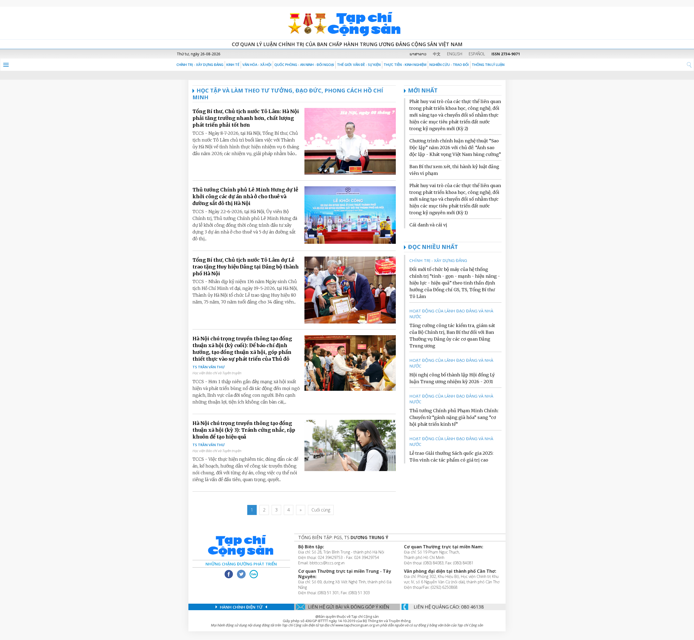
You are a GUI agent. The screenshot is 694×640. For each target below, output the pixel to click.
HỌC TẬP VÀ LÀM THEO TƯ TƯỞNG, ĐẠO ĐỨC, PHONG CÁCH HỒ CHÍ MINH (287, 94)
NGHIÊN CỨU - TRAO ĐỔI (449, 64)
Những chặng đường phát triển (241, 564)
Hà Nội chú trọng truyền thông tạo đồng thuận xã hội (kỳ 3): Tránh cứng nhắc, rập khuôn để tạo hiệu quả (243, 430)
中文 (437, 53)
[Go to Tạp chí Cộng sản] (347, 23)
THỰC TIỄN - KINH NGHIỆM (405, 64)
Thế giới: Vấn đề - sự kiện (359, 64)
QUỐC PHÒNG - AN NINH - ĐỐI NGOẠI (304, 64)
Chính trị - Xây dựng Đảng (199, 64)
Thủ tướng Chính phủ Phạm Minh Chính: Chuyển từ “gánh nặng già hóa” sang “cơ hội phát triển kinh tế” (454, 417)
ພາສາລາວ (418, 53)
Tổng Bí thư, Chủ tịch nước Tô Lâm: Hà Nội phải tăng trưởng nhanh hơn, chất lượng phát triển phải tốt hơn (245, 118)
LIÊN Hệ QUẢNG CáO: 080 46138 (449, 607)
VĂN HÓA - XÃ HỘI (256, 64)
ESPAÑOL (477, 53)
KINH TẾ (232, 64)
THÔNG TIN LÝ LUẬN (488, 64)
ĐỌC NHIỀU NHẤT (433, 247)
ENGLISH (454, 53)
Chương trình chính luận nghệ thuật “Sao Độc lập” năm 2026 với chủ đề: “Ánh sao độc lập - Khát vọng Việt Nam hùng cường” (455, 147)
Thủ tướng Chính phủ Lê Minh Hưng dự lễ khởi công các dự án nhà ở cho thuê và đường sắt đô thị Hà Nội (245, 196)
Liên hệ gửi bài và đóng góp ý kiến (348, 607)
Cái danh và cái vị (428, 225)
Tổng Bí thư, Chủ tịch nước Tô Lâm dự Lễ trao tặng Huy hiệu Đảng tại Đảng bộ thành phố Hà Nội (245, 267)
